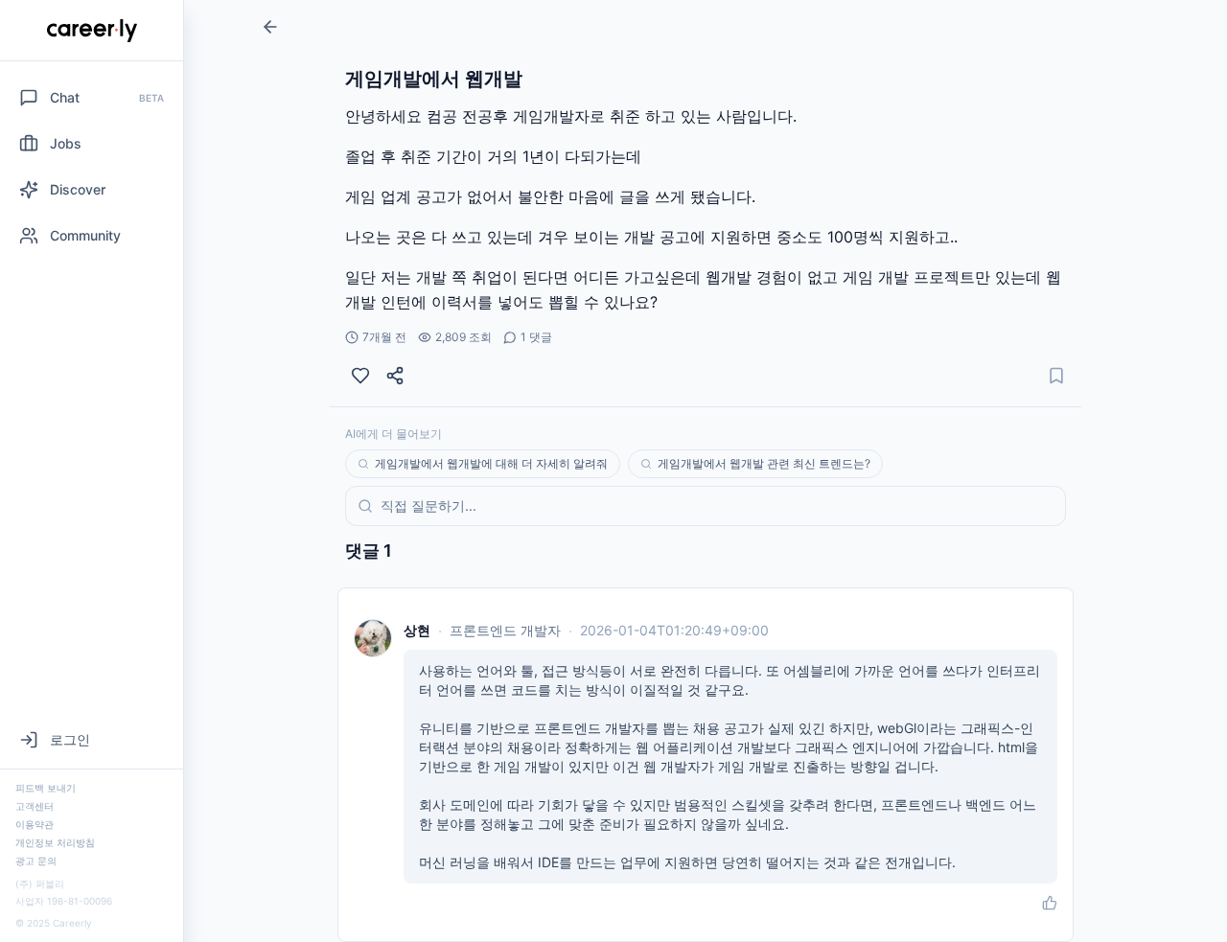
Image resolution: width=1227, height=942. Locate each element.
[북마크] (1056, 375)
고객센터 (34, 806)
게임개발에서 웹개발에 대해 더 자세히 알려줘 (491, 463)
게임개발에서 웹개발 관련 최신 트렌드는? (764, 463)
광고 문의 (36, 860)
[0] (360, 375)
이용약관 (34, 824)
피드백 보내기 (45, 787)
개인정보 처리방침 (55, 842)
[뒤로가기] (270, 27)
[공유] (395, 375)
